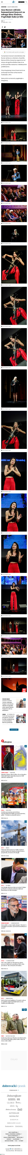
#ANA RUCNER (14, 729)
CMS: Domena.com (18, 1150)
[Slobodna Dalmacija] (12, 1099)
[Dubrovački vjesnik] (14, 1122)
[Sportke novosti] (18, 1099)
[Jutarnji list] (14, 1095)
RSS (16, 1141)
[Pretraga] (26, 1)
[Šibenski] (19, 1126)
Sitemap (21, 1141)
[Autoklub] (14, 1112)
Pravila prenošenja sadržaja (13, 1134)
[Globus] (11, 1102)
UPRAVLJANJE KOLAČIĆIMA (14, 1145)
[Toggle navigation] (2, 2)
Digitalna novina (9, 1141)
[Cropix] (14, 1119)
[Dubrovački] (14, 1)
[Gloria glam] (17, 1106)
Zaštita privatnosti (13, 1135)
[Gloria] (12, 1106)
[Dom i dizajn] (19, 1109)
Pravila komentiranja (9, 1137)
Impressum (19, 1137)
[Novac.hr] (14, 1116)
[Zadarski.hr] (9, 1126)
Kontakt (9, 1139)
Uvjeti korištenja (13, 1132)
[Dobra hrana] (11, 1109)
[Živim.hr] (18, 1102)
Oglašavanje (16, 1139)
